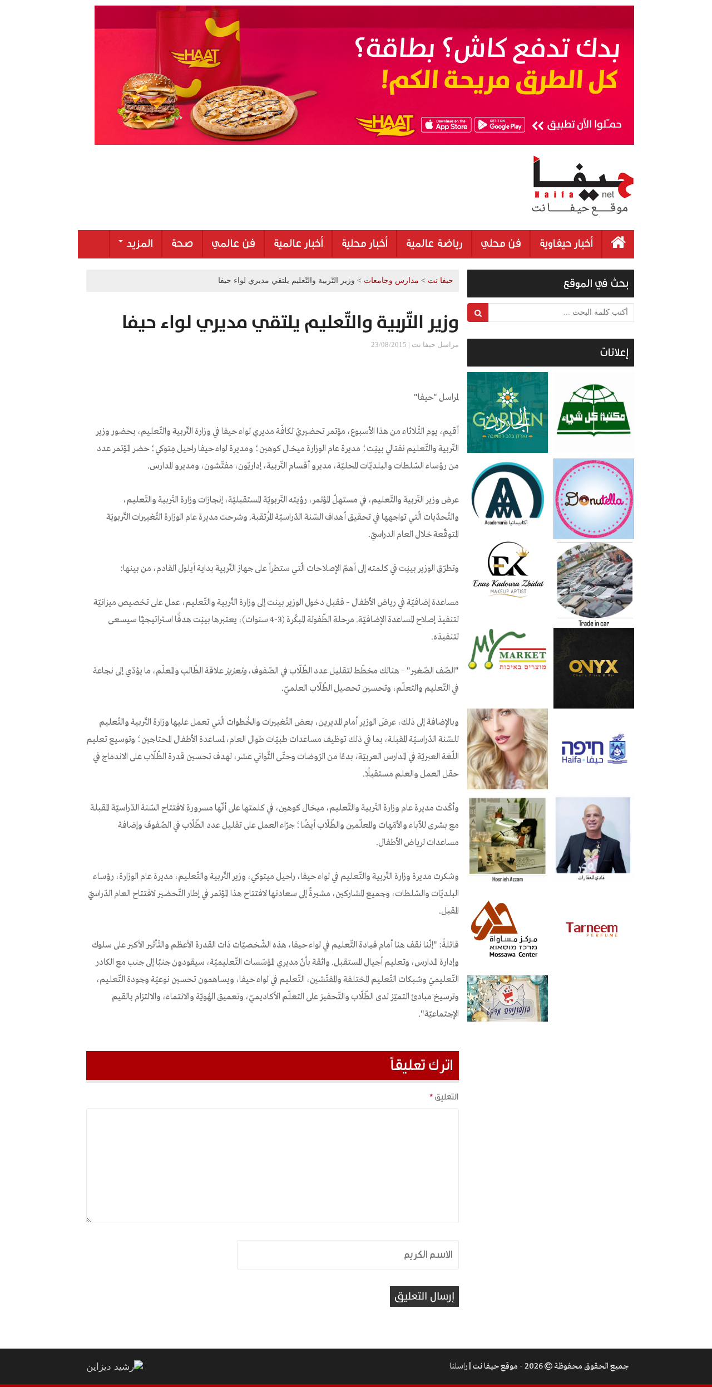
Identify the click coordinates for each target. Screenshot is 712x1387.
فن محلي (501, 243)
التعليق (444, 1096)
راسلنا (458, 1366)
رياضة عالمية (434, 243)
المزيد (138, 243)
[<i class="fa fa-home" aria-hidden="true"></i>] (618, 244)
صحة (182, 243)
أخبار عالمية (298, 243)
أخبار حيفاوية (566, 243)
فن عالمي (233, 243)
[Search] (478, 312)
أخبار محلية (364, 243)
